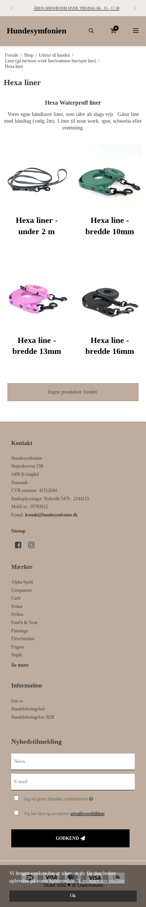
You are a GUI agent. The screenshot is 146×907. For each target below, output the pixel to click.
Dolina (17, 614)
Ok (73, 895)
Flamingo (19, 630)
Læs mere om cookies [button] (102, 881)
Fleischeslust (22, 638)
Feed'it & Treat (24, 622)
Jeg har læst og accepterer (64, 813)
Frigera (17, 647)
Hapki (16, 654)
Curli (15, 598)
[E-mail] (73, 781)
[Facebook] (21, 545)
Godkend (67, 838)
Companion (21, 590)
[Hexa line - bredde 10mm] (109, 176)
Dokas (17, 606)
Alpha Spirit (22, 582)
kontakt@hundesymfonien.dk (51, 514)
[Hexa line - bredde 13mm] (36, 296)
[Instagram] (34, 545)
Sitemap (18, 531)
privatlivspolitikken (87, 813)
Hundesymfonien (36, 30)
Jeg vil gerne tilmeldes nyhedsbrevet (71, 797)
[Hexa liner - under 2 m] (36, 176)
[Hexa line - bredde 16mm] (109, 296)
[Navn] (73, 761)
